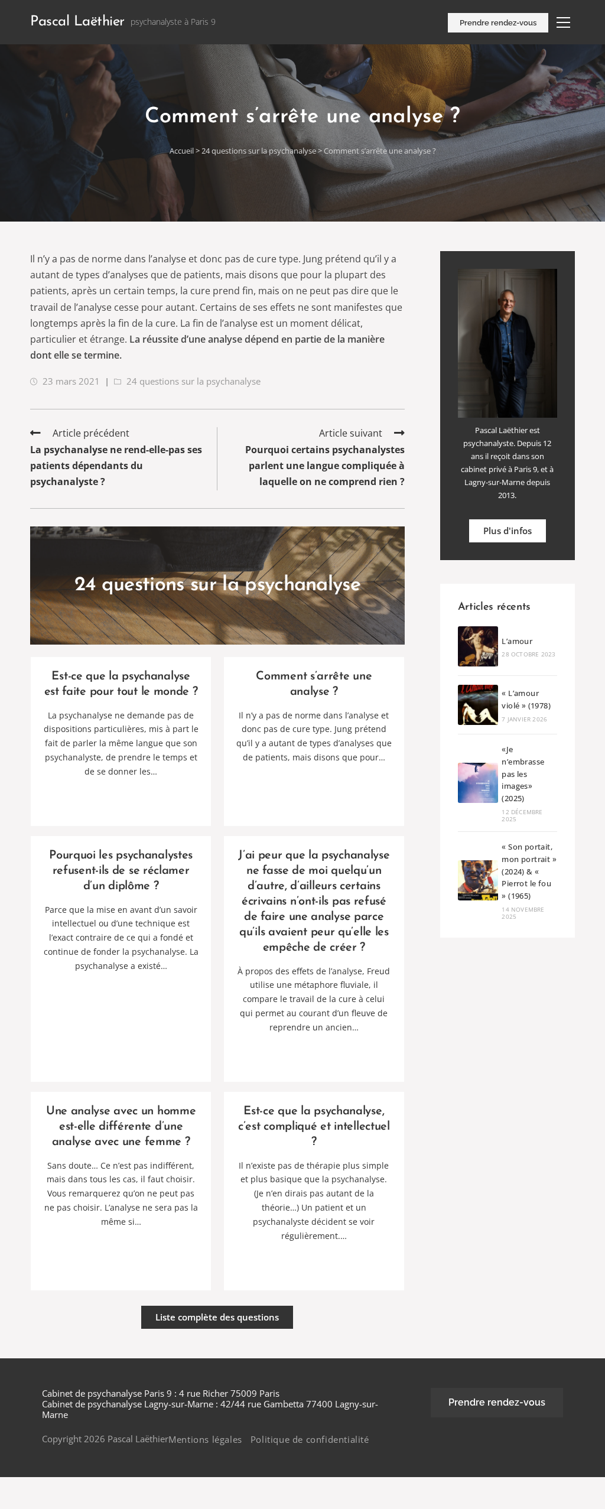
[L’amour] (478, 646)
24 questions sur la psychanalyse (259, 150)
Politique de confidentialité (310, 1439)
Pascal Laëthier (77, 22)
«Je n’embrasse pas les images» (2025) (523, 774)
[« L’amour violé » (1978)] (478, 705)
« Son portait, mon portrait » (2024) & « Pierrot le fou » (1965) (529, 871)
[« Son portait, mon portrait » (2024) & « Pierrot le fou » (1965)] (478, 880)
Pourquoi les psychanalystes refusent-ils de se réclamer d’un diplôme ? (121, 871)
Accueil (182, 150)
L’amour (517, 641)
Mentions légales (205, 1439)
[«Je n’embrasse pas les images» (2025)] (478, 783)
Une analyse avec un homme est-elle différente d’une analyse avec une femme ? (121, 1126)
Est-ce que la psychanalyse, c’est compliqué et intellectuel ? (314, 1126)
